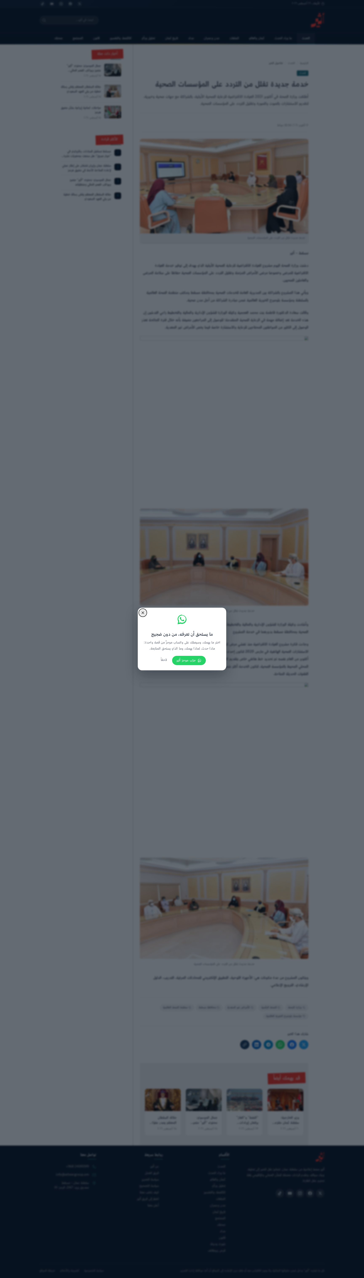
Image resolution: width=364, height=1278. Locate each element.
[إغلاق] (142, 612)
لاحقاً (164, 660)
